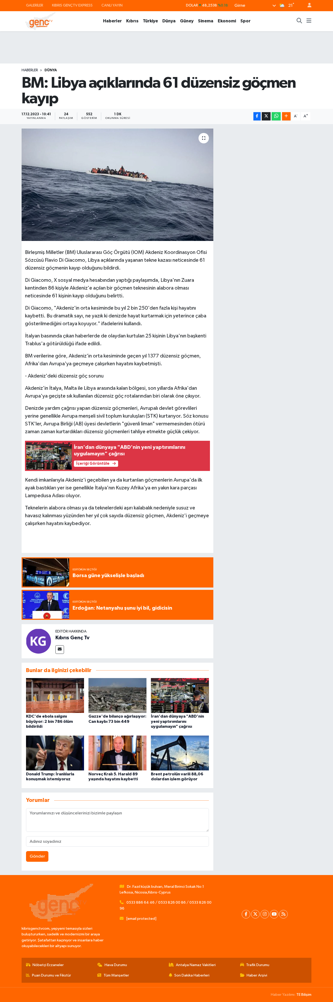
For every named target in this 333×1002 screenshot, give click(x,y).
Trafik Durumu (257, 965)
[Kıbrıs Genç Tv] (38, 641)
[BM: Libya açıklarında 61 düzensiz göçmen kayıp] (117, 185)
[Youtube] (274, 914)
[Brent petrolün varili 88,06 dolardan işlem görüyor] (180, 753)
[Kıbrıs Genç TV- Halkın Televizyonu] (40, 21)
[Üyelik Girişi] (307, 5)
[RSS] (283, 914)
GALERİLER (34, 5)
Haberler (112, 21)
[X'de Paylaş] (266, 116)
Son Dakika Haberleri (191, 975)
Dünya (169, 21)
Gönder (37, 856)
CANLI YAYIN (112, 5)
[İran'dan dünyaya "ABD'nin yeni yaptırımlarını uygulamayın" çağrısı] (180, 695)
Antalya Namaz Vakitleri (196, 965)
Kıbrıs (132, 21)
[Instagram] (264, 914)
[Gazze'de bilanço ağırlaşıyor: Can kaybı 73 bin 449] (117, 695)
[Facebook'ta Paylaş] (257, 116)
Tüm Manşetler (116, 975)
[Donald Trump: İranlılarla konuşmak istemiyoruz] (55, 753)
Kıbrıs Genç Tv (72, 637)
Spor (245, 21)
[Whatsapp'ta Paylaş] (276, 116)
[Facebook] (246, 914)
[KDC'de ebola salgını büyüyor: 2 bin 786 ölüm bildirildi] (55, 695)
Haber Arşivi (257, 975)
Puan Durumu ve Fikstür (51, 975)
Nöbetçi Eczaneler (48, 965)
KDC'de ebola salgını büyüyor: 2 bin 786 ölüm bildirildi (49, 721)
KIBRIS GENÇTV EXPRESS (72, 5)
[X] (255, 914)
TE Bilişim (303, 995)
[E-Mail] (59, 649)
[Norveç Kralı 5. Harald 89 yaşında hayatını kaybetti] (117, 753)
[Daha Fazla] (286, 116)
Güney (187, 21)
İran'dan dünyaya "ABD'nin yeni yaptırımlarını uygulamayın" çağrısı (177, 721)
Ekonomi (227, 21)
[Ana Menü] (308, 21)
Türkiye (150, 21)
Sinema (205, 21)
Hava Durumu (116, 965)
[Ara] (299, 21)
